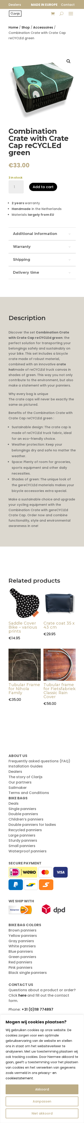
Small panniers (22, 845)
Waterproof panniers (28, 851)
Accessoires (43, 27)
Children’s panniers (26, 819)
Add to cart (43, 186)
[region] (42, 1069)
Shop (26, 27)
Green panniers (22, 956)
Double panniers (23, 814)
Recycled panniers (25, 830)
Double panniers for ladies (32, 824)
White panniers (22, 946)
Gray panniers (21, 941)
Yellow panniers (23, 935)
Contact (68, 4)
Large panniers (22, 835)
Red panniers (20, 962)
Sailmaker (18, 787)
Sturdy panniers (23, 840)
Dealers (15, 771)
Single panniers (22, 808)
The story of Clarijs (26, 777)
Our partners (20, 782)
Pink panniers (20, 967)
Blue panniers (21, 951)
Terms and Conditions (29, 792)
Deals (14, 803)
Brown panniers (23, 930)
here (22, 995)
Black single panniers (28, 972)
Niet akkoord (42, 1113)
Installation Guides (26, 766)
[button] (69, 61)
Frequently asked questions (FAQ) (39, 761)
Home (13, 27)
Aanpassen (42, 1101)
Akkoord (42, 1089)
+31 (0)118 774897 (37, 1009)
